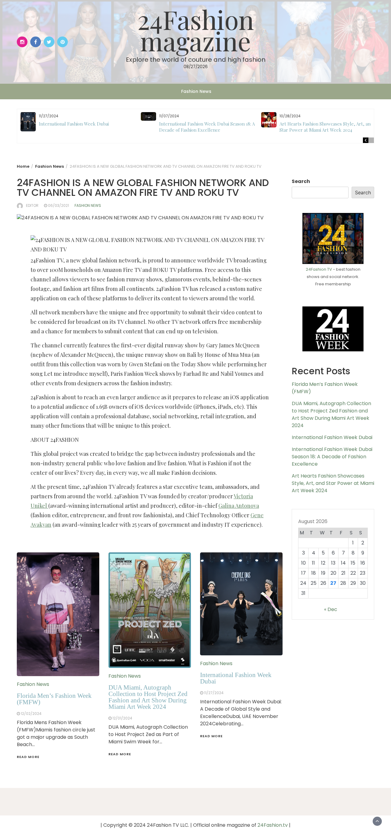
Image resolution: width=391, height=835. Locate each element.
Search (301, 181)
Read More (28, 756)
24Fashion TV (319, 269)
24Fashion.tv (273, 825)
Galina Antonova (238, 505)
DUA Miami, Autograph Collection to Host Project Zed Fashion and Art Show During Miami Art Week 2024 (148, 697)
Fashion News (196, 91)
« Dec (330, 609)
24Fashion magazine (195, 30)
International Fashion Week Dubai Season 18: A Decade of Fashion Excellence (207, 127)
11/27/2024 (214, 692)
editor (32, 205)
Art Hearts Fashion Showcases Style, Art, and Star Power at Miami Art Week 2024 (326, 127)
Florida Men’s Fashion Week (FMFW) (54, 699)
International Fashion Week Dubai (74, 124)
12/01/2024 (122, 718)
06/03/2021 (58, 205)
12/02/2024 (31, 713)
